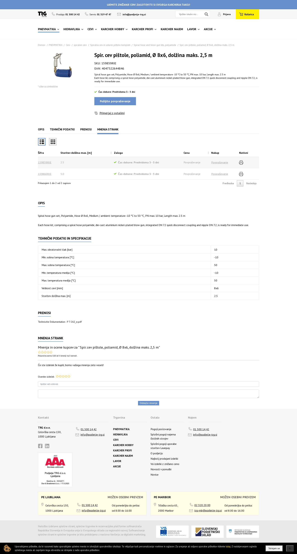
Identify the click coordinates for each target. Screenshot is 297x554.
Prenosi (86, 129)
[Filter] (53, 142)
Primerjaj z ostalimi (112, 113)
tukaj (228, 546)
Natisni (243, 152)
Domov (41, 45)
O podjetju (157, 453)
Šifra (41, 152)
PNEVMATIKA (55, 45)
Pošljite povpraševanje (115, 101)
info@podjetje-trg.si (134, 14)
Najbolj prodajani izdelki (164, 458)
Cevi (68, 45)
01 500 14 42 (89, 429)
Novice (154, 474)
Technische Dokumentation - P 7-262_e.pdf (60, 321)
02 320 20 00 (202, 505)
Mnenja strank (107, 129)
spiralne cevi (80, 45)
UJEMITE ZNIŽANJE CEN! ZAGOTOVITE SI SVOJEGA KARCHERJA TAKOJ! (148, 4)
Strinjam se (274, 548)
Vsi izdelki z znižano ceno (165, 464)
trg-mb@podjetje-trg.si (208, 510)
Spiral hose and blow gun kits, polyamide (155, 45)
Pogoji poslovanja (161, 429)
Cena (187, 152)
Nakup (215, 152)
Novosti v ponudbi (161, 469)
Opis (41, 129)
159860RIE (44, 174)
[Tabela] (42, 142)
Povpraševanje (219, 162)
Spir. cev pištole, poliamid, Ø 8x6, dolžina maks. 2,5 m (207, 45)
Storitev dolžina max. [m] (76, 152)
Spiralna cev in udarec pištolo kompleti (110, 45)
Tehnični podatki (62, 129)
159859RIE (44, 162)
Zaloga (118, 152)
